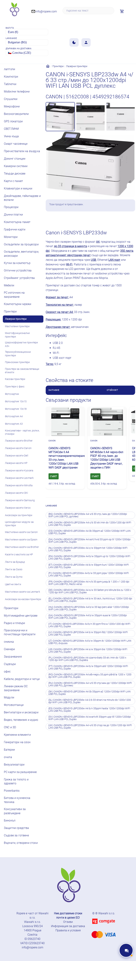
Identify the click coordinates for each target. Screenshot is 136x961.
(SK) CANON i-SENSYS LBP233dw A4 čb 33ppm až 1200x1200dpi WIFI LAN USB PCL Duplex (89, 692)
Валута (10, 28)
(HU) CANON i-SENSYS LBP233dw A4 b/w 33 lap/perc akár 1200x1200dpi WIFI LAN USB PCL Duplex (88, 608)
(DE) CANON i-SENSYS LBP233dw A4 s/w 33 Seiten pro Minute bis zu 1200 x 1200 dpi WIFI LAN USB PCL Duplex (89, 591)
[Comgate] (104, 926)
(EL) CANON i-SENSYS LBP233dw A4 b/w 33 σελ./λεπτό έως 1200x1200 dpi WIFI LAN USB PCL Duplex (90, 599)
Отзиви (68, 922)
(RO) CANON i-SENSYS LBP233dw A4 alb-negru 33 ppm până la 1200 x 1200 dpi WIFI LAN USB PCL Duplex (89, 675)
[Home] (48, 66)
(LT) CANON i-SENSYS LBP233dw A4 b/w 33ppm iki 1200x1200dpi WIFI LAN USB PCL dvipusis (89, 642)
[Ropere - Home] (14, 10)
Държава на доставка (19, 49)
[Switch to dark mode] (74, 42)
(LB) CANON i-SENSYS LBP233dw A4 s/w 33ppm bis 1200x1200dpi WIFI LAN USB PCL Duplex (87, 650)
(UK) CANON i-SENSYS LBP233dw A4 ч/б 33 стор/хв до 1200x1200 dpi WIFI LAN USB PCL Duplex (90, 726)
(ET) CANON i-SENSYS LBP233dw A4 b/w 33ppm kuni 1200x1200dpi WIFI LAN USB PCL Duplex (88, 566)
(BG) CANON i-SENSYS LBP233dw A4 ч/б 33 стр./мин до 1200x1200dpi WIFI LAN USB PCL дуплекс (87, 515)
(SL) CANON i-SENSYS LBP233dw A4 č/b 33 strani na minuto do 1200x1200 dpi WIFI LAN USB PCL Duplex (89, 701)
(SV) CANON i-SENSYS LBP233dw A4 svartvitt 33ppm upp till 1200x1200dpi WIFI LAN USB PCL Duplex (89, 718)
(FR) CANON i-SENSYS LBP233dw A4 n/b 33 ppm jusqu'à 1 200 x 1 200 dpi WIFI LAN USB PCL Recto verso (88, 583)
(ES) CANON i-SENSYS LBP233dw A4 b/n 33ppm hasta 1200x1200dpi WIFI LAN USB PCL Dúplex (89, 709)
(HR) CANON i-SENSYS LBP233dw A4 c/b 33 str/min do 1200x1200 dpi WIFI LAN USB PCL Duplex (89, 523)
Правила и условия (68, 930)
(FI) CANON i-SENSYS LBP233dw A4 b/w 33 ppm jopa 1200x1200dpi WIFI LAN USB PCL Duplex (88, 574)
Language (11, 38)
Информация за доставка (68, 926)
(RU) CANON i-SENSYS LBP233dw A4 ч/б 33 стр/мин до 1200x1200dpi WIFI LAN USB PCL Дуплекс (90, 684)
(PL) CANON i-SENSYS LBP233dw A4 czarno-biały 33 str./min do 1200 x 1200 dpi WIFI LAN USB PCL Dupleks (87, 658)
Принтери (58, 66)
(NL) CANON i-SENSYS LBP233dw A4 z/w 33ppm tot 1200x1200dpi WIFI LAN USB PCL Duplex (88, 549)
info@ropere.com (32, 947)
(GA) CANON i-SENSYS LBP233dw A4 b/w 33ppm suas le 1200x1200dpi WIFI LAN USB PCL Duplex (87, 616)
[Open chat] (126, 950)
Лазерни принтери (76, 66)
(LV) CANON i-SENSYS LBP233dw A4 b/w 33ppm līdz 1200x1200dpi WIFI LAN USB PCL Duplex (88, 633)
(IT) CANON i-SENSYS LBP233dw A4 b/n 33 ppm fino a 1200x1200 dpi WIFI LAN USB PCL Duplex (89, 625)
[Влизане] (86, 42)
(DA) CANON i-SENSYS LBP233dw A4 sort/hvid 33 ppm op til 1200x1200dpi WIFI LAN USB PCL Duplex (89, 540)
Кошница (116, 218)
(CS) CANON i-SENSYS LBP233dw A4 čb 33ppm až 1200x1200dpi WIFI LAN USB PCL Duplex (89, 532)
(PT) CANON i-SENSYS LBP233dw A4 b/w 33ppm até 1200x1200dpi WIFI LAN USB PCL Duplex (88, 667)
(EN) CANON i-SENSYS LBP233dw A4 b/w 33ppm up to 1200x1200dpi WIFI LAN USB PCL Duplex (89, 557)
